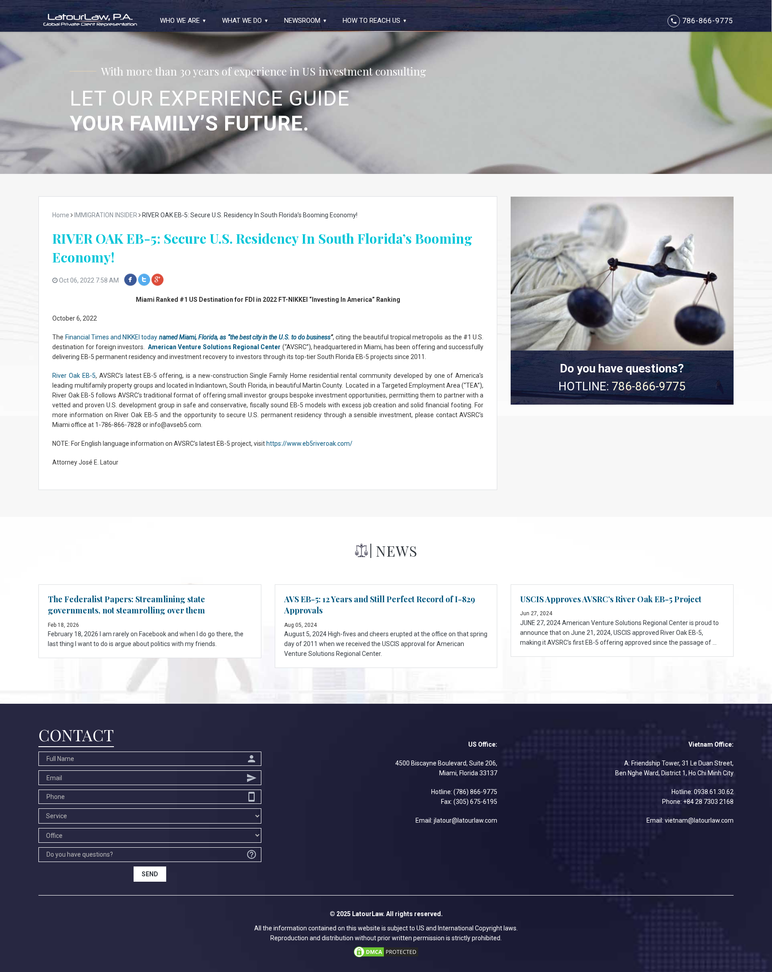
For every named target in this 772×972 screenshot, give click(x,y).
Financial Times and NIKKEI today (112, 337)
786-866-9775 (701, 21)
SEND (150, 874)
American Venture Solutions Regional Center (214, 347)
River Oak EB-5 (74, 375)
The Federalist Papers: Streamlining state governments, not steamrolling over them (126, 605)
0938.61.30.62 (714, 791)
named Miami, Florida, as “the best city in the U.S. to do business (245, 337)
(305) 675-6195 (475, 801)
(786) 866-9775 (475, 791)
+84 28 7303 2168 (708, 801)
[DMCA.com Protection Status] (386, 951)
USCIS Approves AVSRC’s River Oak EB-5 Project (610, 599)
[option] (386, 87)
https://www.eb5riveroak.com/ (309, 443)
